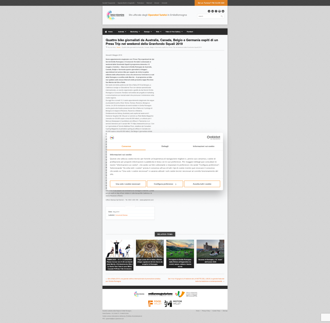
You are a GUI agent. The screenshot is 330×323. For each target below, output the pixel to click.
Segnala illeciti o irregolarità (126, 3)
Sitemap (225, 311)
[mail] (223, 11)
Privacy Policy (206, 311)
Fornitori (190, 31)
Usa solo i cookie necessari (128, 184)
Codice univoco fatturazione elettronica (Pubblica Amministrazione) (122, 316)
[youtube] (219, 11)
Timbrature (140, 3)
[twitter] (209, 11)
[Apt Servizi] (138, 297)
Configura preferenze (163, 184)
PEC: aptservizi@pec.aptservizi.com (113, 319)
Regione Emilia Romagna (123, 311)
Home (110, 31)
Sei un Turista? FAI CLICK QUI (211, 3)
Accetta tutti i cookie (202, 184)
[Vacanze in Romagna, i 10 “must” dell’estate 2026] (210, 249)
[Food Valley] (155, 306)
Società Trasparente (108, 3)
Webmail (149, 3)
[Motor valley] (173, 306)
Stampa (145, 32)
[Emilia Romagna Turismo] (160, 297)
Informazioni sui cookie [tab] (203, 146)
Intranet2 (164, 3)
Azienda (119, 32)
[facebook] (216, 11)
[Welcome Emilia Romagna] (186, 297)
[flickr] (212, 11)
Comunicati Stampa (121, 215)
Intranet (156, 3)
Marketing (133, 32)
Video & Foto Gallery (171, 32)
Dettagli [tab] (165, 146)
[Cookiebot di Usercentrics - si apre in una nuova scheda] (209, 138)
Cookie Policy (216, 311)
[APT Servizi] (148, 15)
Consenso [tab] (126, 146)
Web (156, 32)
